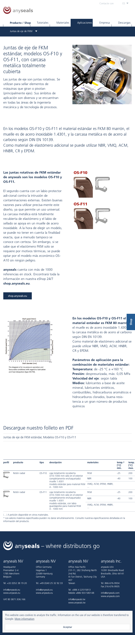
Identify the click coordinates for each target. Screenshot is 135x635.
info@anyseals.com (110, 592)
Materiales (62, 22)
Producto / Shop (20, 22)
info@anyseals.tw (76, 599)
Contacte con (106, 3)
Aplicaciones (84, 22)
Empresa (104, 22)
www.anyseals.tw (76, 602)
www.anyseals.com (110, 596)
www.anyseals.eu (11, 592)
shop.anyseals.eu (17, 295)
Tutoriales (42, 22)
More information (24, 618)
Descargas (124, 22)
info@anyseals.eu (11, 589)
